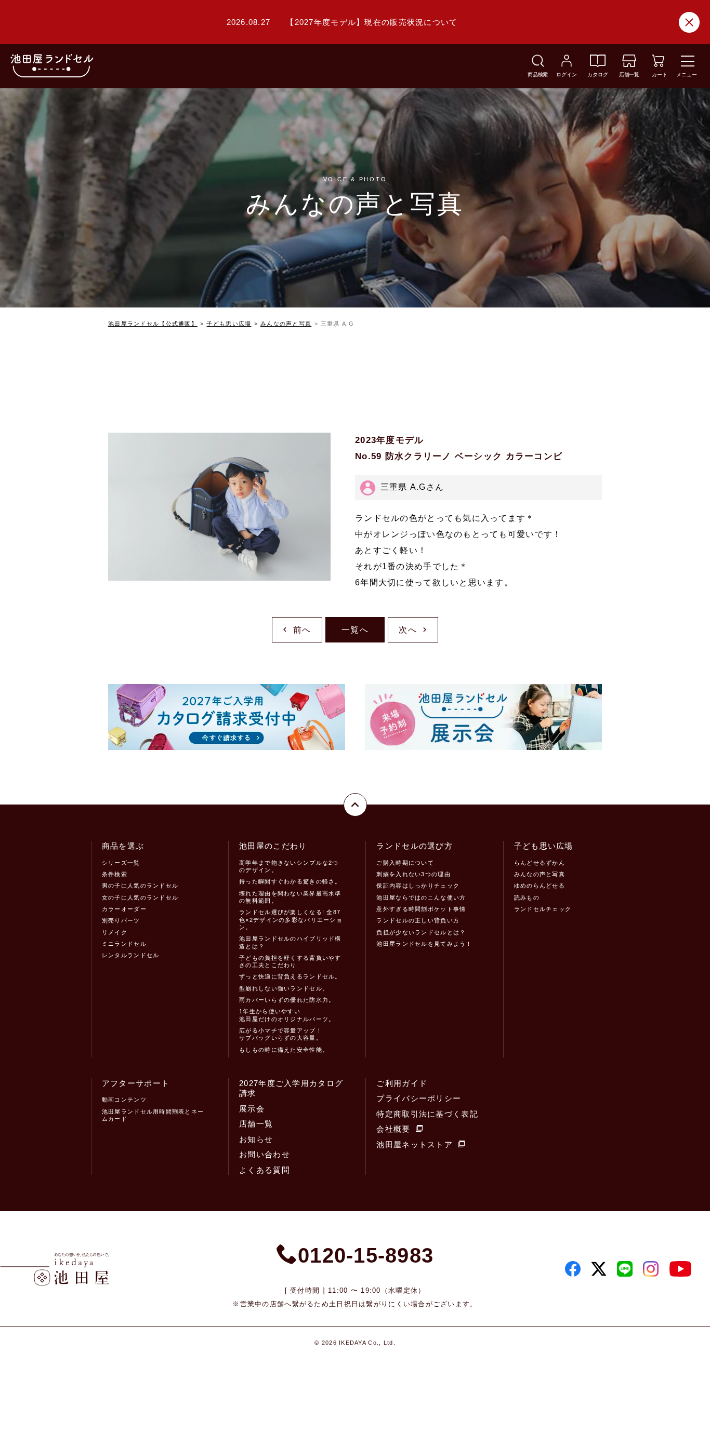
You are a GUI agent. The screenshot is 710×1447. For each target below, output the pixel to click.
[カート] (658, 64)
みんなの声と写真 (285, 323)
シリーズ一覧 (121, 863)
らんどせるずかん (539, 863)
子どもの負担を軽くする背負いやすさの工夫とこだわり (290, 961)
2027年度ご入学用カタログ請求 (291, 1088)
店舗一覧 (256, 1123)
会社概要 (393, 1128)
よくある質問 (264, 1169)
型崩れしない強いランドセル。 (283, 988)
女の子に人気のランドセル (140, 897)
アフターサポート (135, 1083)
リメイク (114, 932)
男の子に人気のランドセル (140, 885)
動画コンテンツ (124, 1099)
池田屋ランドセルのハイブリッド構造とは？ (290, 942)
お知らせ (256, 1139)
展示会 (252, 1108)
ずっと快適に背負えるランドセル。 (290, 976)
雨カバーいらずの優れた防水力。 (287, 1000)
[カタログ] (598, 64)
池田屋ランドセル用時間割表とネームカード (153, 1115)
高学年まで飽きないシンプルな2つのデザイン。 (288, 866)
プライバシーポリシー (418, 1098)
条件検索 (114, 874)
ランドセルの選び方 (414, 845)
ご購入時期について (405, 863)
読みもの (527, 897)
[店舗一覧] (629, 64)
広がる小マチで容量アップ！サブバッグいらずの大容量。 (280, 1034)
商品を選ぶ (123, 845)
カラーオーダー (124, 909)
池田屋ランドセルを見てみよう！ (424, 944)
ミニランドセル (124, 944)
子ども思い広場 (228, 323)
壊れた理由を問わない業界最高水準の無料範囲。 (290, 897)
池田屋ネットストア (414, 1144)
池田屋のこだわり (273, 845)
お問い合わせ (264, 1154)
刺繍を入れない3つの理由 (413, 874)
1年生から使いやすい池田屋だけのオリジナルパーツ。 (287, 1015)
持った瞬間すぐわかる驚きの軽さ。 (290, 881)
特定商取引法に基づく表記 (427, 1113)
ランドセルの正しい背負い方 (417, 920)
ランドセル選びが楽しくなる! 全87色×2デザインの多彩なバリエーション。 (291, 919)
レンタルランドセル (131, 955)
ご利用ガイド (401, 1083)
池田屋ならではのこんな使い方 (421, 897)
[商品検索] (538, 64)
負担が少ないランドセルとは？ (421, 932)
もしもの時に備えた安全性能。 (283, 1050)
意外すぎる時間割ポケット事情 (421, 909)
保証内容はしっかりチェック (417, 885)
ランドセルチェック (543, 909)
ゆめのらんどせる (539, 885)
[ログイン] (566, 64)
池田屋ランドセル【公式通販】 (153, 323)
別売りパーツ (121, 920)
